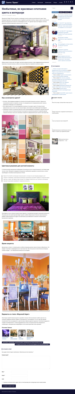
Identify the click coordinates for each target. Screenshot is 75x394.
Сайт (3, 379)
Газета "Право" (12, 2)
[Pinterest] (71, 2)
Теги (70, 12)
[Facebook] (72, 2)
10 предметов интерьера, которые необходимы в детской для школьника (32, 344)
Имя (3, 371)
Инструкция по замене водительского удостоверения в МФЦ (65, 39)
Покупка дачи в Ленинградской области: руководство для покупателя (61, 90)
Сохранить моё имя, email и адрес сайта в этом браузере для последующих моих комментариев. (24, 382)
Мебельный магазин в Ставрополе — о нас (63, 140)
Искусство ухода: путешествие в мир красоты (62, 102)
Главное (33, 2)
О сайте (60, 2)
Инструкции (40, 2)
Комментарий (5, 355)
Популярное (55, 12)
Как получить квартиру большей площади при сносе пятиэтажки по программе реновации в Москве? (61, 79)
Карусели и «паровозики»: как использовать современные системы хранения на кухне (22, 342)
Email (3, 375)
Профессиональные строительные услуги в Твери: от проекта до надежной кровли (61, 130)
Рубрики (66, 12)
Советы (14, 15)
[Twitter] (67, 2)
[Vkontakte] (65, 2)
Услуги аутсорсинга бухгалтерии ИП (60, 120)
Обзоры (55, 2)
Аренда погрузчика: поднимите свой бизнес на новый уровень (62, 112)
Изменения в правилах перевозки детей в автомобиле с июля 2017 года (65, 51)
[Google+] (69, 2)
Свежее (61, 12)
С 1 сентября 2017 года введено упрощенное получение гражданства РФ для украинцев (65, 32)
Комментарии (48, 2)
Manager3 (9, 15)
